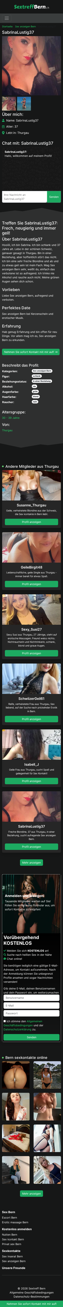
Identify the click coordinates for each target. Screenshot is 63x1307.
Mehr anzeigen (31, 862)
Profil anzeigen (31, 522)
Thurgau (7, 430)
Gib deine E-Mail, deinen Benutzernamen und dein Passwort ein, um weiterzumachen (31, 990)
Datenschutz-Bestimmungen (31, 1296)
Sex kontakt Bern (13, 1239)
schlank (36, 376)
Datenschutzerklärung (17, 1029)
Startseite (7, 26)
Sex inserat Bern (12, 1256)
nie (34, 386)
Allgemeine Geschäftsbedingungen (32, 1292)
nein (35, 401)
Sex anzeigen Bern (25, 26)
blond (35, 396)
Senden (31, 1037)
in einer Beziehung (42, 381)
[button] (31, 65)
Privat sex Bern (11, 1244)
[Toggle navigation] (6, 18)
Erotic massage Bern (15, 1222)
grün (35, 391)
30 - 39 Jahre (10, 417)
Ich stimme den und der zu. (23, 1025)
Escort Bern (9, 1217)
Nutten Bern (9, 1234)
